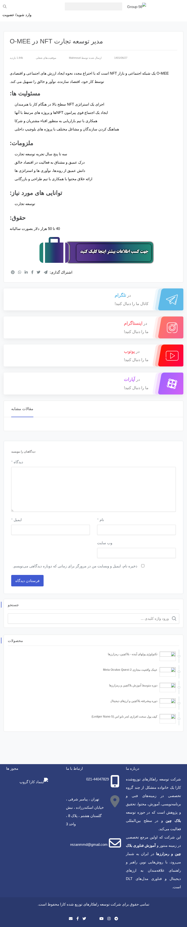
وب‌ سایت (104, 543)
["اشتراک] (13, 272)
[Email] (71, 919)
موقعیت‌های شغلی (46, 57)
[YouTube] (101, 919)
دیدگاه (17, 462)
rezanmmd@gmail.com (89, 844)
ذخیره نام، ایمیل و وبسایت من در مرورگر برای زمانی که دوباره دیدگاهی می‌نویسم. (75, 566)
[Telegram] (116, 919)
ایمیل (16, 520)
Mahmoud (75, 57)
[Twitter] (84, 919)
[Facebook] (77, 919)
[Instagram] (109, 919)
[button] (93, 6)
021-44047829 (97, 779)
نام (100, 520)
